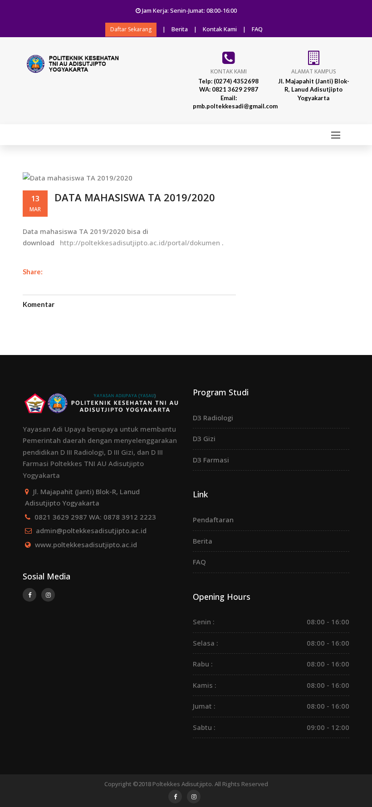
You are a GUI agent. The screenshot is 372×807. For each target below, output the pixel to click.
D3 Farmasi (211, 459)
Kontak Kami (220, 29)
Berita (179, 29)
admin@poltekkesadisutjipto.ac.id (91, 530)
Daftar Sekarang (131, 29)
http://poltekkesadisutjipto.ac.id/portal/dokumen (139, 242)
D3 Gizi (204, 438)
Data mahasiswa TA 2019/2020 (134, 197)
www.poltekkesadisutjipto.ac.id (86, 544)
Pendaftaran (213, 519)
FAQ (257, 29)
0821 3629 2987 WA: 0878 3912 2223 (95, 516)
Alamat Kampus (313, 71)
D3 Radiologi (213, 417)
